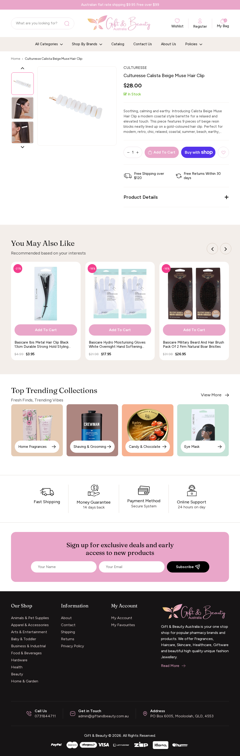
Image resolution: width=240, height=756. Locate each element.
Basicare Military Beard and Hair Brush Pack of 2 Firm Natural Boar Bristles (193, 344)
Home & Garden (24, 681)
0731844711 (45, 716)
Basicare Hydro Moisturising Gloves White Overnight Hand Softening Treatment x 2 (117, 344)
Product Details (141, 197)
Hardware (19, 660)
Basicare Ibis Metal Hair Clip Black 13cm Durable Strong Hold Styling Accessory (41, 344)
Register (200, 26)
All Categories (47, 44)
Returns (67, 639)
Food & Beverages (26, 653)
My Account (121, 618)
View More (211, 395)
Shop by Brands (85, 44)
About (66, 618)
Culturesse (135, 67)
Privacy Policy (72, 646)
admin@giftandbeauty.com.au (103, 716)
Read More (170, 665)
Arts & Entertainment (29, 632)
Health (16, 667)
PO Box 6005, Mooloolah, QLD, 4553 (182, 716)
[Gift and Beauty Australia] (120, 744)
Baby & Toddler (23, 639)
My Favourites (123, 625)
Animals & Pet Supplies (30, 618)
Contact (68, 625)
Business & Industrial (28, 646)
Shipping (68, 632)
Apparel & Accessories (30, 625)
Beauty (17, 674)
